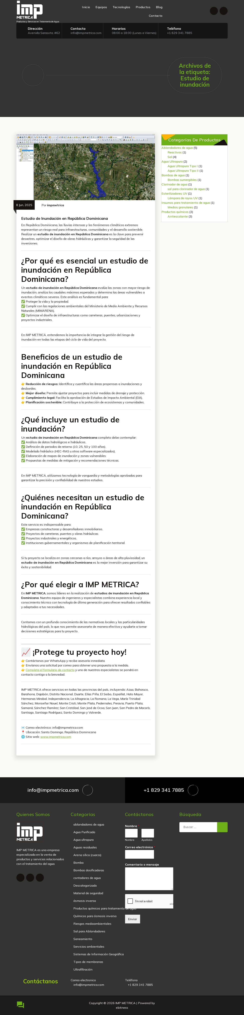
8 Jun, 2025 (24, 205)
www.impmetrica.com (55, 737)
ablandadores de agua (88, 824)
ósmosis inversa (84, 901)
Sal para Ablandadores (89, 931)
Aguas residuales (85, 847)
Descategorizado (85, 885)
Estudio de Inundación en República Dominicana (64, 218)
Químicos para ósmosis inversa (94, 916)
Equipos (101, 7)
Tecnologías (121, 7)
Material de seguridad (88, 893)
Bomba (78, 862)
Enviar (132, 919)
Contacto (155, 16)
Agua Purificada (84, 832)
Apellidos (146, 839)
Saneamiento (82, 939)
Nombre (132, 826)
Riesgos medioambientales (92, 924)
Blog (159, 7)
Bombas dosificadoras (88, 870)
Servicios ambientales (88, 946)
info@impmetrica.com (86, 33)
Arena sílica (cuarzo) (87, 855)
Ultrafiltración (82, 969)
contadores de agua (87, 878)
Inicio (86, 7)
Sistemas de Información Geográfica (98, 954)
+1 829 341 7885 (179, 33)
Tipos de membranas (88, 962)
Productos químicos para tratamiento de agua (104, 908)
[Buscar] (222, 827)
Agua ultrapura (83, 840)
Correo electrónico (140, 847)
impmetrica (55, 205)
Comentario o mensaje (142, 864)
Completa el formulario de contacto (50, 670)
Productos (143, 7)
